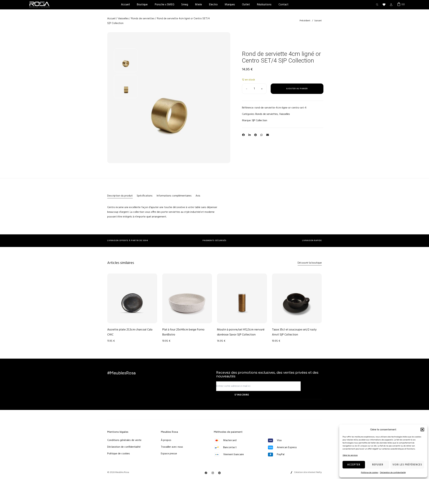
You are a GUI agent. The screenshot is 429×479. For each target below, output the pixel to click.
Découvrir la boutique (310, 263)
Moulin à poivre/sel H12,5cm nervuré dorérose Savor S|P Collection (240, 332)
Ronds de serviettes (143, 18)
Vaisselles (123, 18)
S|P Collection (259, 120)
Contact (283, 4)
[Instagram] (212, 472)
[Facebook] (206, 472)
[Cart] (401, 4)
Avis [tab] (198, 196)
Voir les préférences (407, 465)
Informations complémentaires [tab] (174, 196)
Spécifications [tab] (144, 196)
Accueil (125, 4)
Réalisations (264, 4)
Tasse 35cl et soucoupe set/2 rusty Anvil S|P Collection (294, 332)
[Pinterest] (219, 472)
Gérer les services (350, 455)
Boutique (142, 4)
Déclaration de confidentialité (393, 472)
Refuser (377, 465)
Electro (213, 4)
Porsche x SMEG (164, 4)
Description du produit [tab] (120, 196)
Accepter (353, 465)
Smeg (184, 4)
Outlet (246, 4)
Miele (198, 4)
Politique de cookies (369, 472)
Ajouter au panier (297, 88)
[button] (422, 429)
